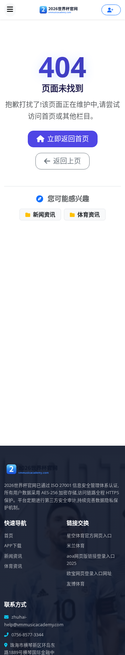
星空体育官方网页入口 (89, 536)
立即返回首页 (68, 138)
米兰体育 (76, 546)
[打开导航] (10, 10)
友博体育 (76, 584)
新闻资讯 (43, 214)
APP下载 (13, 546)
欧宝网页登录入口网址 (89, 573)
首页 (8, 536)
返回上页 (67, 161)
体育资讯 (88, 214)
